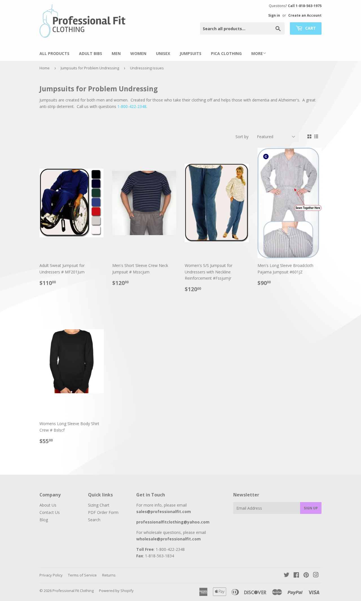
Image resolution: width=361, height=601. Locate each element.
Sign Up (311, 508)
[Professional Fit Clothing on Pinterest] (306, 575)
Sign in (274, 15)
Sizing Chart (98, 505)
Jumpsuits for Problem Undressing (90, 67)
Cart (310, 28)
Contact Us (49, 512)
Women (138, 53)
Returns (109, 575)
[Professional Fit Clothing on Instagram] (316, 575)
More (257, 53)
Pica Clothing (226, 53)
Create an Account (305, 15)
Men (116, 53)
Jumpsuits (190, 53)
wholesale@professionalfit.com (168, 539)
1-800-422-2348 (131, 106)
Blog (43, 519)
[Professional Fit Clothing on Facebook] (296, 575)
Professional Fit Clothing (73, 590)
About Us (47, 505)
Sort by (241, 136)
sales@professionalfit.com (163, 511)
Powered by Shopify (116, 590)
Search (94, 519)
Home (44, 67)
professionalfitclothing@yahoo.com (173, 522)
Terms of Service (82, 575)
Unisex (163, 53)
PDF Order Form (103, 512)
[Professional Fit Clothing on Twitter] (286, 575)
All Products (54, 53)
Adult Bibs (90, 53)
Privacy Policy (51, 575)
